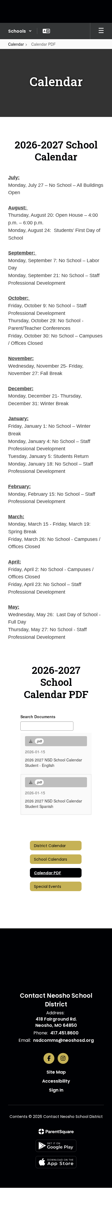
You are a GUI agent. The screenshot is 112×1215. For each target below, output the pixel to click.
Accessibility (56, 1081)
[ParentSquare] (56, 1131)
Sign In (56, 1090)
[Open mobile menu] (101, 31)
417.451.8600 (64, 1033)
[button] (20, 31)
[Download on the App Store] (56, 1162)
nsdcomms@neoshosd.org (63, 1040)
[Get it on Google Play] (56, 1146)
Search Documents (37, 716)
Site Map (56, 1072)
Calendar (16, 44)
